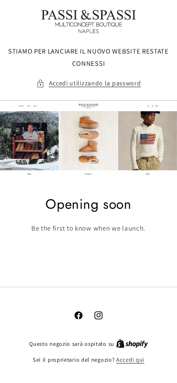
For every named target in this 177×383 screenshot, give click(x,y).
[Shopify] (132, 344)
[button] (88, 83)
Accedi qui (130, 359)
